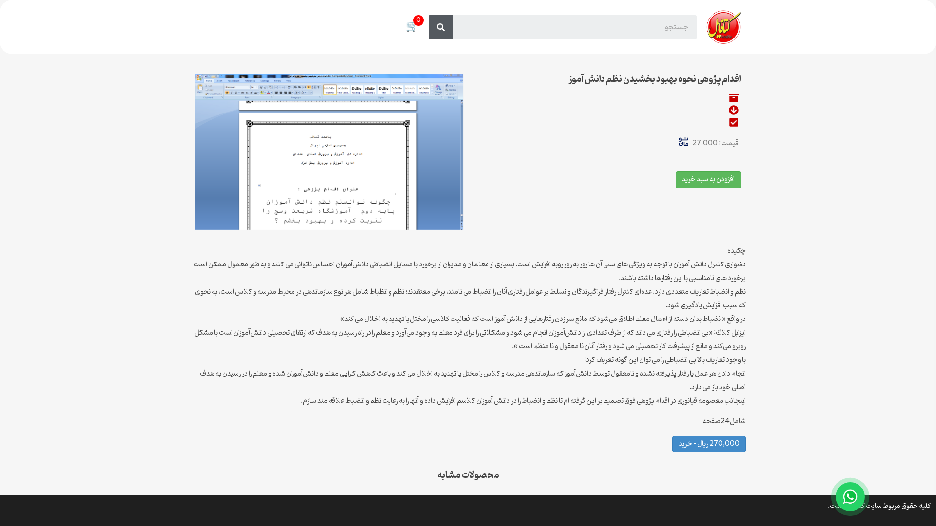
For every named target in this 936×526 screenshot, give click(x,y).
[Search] (441, 27)
